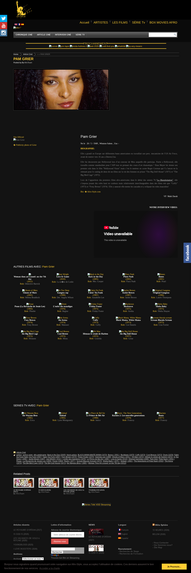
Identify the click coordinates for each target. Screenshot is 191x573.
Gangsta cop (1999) (103, 457)
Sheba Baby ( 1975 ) (111, 461)
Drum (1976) (168, 455)
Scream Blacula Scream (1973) (89, 461)
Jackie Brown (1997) (37, 459)
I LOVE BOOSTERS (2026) (25, 549)
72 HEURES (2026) (161, 530)
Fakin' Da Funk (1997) (52, 457)
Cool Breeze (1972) (154, 455)
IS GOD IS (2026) (44, 490)
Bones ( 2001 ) (114, 455)
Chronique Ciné (24, 35)
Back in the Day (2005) (56, 455)
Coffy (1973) (140, 455)
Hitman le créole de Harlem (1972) (159, 457)
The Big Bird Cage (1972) (33, 463)
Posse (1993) (57, 461)
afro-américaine (40, 455)
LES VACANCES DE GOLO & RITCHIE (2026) (74, 491)
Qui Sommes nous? (163, 545)
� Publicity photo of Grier (25, 145)
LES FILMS (120, 22)
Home (15, 54)
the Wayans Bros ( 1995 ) (77, 463)
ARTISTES (101, 22)
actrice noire (28, 455)
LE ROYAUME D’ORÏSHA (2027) (27, 530)
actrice (19, 455)
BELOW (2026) (159, 534)
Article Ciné (44, 35)
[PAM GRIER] (23, 483)
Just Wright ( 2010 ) (54, 459)
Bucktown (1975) (127, 455)
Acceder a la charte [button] (49, 568)
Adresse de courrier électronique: (66, 530)
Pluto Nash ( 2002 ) (166, 459)
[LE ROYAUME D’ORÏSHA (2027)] (96, 534)
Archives (17, 559)
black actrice (72, 455)
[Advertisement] (105, 10)
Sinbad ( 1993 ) (126, 461)
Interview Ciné (63, 35)
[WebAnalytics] (124, 544)
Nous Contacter (161, 542)
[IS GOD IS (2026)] (96, 550)
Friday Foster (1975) (86, 457)
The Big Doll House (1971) (55, 463)
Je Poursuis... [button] (174, 566)
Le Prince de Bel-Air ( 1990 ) (98, 459)
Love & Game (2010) (119, 459)
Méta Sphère (161, 525)
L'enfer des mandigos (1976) (74, 459)
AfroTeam (28, 63)
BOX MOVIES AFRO (163, 22)
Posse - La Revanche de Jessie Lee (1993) (33, 461)
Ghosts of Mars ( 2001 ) (121, 457)
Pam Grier (154, 459)
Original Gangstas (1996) (138, 459)
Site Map (158, 547)
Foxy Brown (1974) (69, 457)
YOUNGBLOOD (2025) (96, 490)
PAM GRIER (23, 59)
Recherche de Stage (129, 551)
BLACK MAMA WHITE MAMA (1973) (92, 455)
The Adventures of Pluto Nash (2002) (149, 461)
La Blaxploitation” (165, 180)
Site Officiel (18, 137)
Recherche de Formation (131, 553)
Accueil (84, 22)
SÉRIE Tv (138, 22)
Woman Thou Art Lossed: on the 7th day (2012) (107, 463)
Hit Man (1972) (138, 457)
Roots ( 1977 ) (70, 461)
